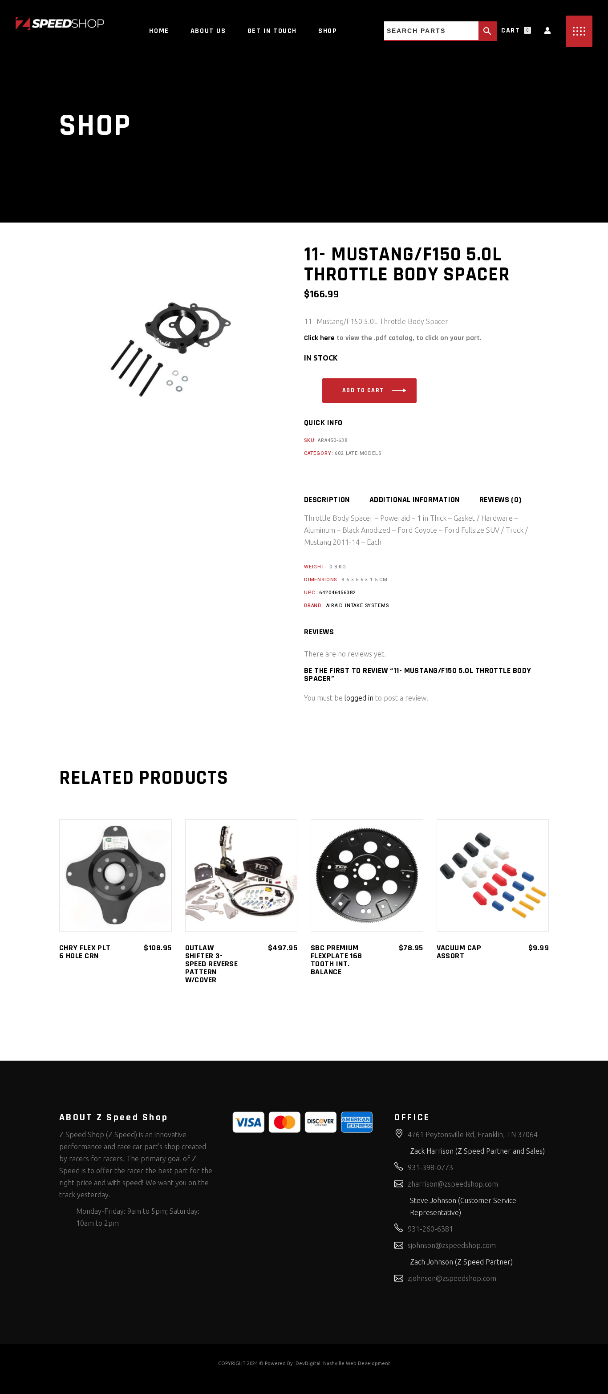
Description (327, 500)
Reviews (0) (500, 500)
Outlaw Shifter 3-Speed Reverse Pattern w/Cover (211, 964)
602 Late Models (358, 453)
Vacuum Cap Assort (459, 952)
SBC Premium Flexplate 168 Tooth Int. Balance (336, 960)
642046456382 (337, 592)
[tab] (336, 500)
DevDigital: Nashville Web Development (343, 1363)
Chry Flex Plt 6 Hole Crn (85, 952)
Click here (319, 338)
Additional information (414, 500)
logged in (359, 698)
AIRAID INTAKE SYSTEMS (357, 605)
